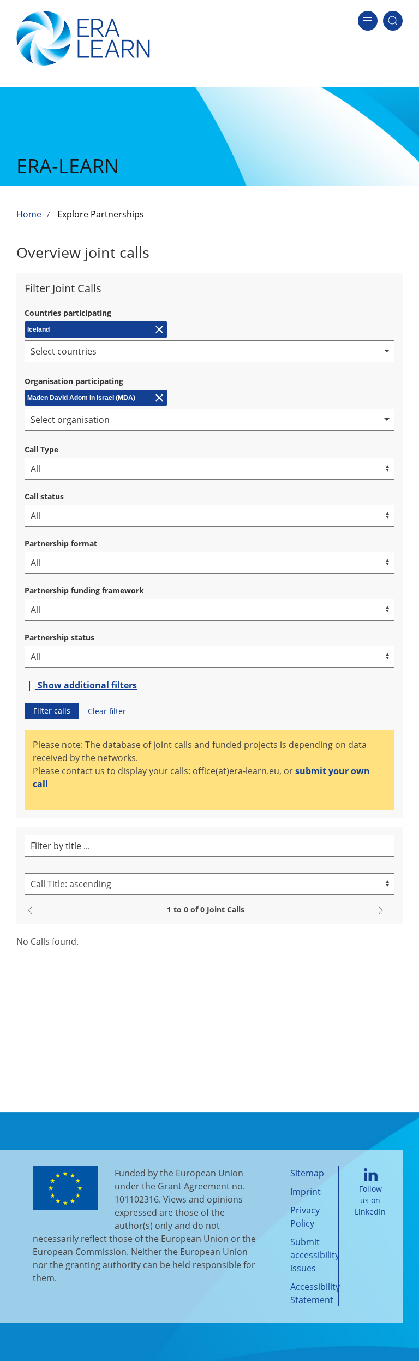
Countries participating (68, 313)
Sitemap (307, 1173)
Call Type (41, 449)
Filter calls (51, 710)
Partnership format (61, 543)
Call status (44, 496)
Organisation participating (74, 381)
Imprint (305, 1192)
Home (28, 214)
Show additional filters (86, 685)
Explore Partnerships (100, 214)
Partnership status (59, 637)
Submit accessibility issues (314, 1255)
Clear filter (107, 711)
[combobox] (209, 351)
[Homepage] (83, 37)
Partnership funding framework (84, 590)
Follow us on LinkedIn (370, 1199)
